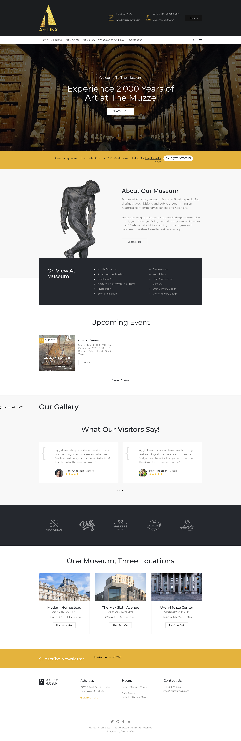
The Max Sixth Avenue (120, 607)
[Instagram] (128, 721)
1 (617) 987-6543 (124, 13)
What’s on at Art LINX (111, 39)
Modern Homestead (64, 607)
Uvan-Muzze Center (176, 607)
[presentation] (6, 97)
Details (86, 362)
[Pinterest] (117, 721)
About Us (56, 39)
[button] (117, 490)
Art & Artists (72, 39)
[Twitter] (112, 721)
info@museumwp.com (128, 20)
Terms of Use (129, 731)
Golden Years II (89, 340)
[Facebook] (123, 721)
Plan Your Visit (120, 111)
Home (44, 39)
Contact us (135, 39)
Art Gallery (89, 39)
